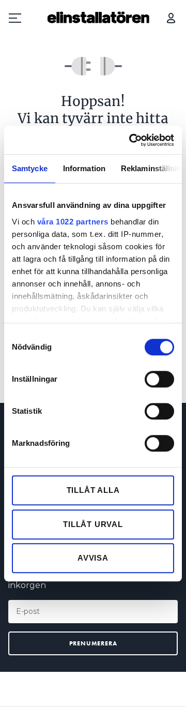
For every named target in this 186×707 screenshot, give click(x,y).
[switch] (159, 379)
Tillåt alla (93, 490)
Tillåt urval (93, 524)
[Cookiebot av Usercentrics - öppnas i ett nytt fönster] (131, 140)
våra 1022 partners (73, 221)
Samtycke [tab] (30, 168)
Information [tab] (84, 168)
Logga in (171, 18)
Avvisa (93, 557)
